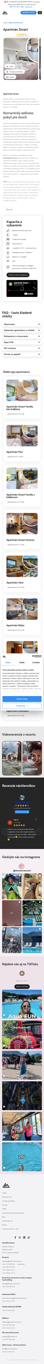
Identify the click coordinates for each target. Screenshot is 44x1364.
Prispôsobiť (20, 706)
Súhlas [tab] (8, 662)
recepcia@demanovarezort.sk (12, 1261)
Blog (3, 1217)
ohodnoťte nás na (21, 812)
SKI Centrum (10, 348)
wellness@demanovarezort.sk (12, 1322)
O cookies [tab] (36, 662)
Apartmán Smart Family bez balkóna (19, 408)
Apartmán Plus (14, 451)
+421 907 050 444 (8, 1339)
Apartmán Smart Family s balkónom (20, 496)
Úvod (5, 23)
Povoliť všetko (22, 699)
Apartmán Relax (15, 625)
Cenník (4, 1193)
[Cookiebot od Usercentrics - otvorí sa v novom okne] (32, 656)
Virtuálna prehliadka (8, 1201)
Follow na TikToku (22, 986)
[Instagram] (20, 1237)
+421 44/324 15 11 (8, 1270)
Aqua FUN (8, 342)
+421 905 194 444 (8, 1267)
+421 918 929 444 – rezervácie (13, 1264)
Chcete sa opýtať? (12, 354)
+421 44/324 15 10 (8, 1273)
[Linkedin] (24, 1237)
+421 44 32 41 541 (8, 1328)
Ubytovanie (9, 324)
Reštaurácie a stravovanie (16, 336)
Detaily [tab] (22, 662)
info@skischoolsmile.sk (9, 1349)
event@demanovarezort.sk (11, 1284)
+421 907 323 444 (8, 1325)
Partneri (4, 1205)
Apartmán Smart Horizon (20, 539)
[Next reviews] (39, 832)
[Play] (11, 758)
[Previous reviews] (5, 832)
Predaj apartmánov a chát (10, 1229)
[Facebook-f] (15, 1237)
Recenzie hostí (7, 1197)
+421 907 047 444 (8, 1287)
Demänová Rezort (22, 802)
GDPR (4, 1209)
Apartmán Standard (17, 710)
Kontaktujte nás (7, 1221)
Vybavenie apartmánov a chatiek (19, 330)
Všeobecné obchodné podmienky (13, 1213)
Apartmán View (14, 582)
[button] (22, 324)
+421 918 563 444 (8, 1310)
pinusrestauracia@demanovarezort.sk (14, 1298)
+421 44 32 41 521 (8, 1301)
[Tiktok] (29, 1237)
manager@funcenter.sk (9, 1336)
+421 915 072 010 (8, 1352)
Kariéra (4, 1225)
